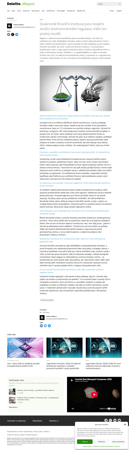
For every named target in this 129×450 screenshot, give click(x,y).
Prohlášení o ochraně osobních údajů (103, 446)
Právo (19, 11)
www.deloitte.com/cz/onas (14, 445)
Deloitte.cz (53, 421)
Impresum (117, 446)
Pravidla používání (12, 431)
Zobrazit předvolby (118, 442)
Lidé (43, 11)
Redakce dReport (19, 25)
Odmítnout (101, 442)
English (119, 11)
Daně (13, 11)
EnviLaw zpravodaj (47, 300)
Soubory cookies (38, 431)
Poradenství (71, 11)
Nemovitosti (36, 11)
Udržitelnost (50, 11)
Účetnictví (26, 11)
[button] (125, 424)
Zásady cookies (87, 446)
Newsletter (37, 421)
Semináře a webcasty (16, 421)
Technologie (61, 11)
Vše (8, 11)
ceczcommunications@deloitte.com (24, 27)
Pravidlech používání (31, 435)
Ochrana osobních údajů (25, 431)
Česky (112, 11)
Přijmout (85, 442)
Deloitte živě (81, 11)
